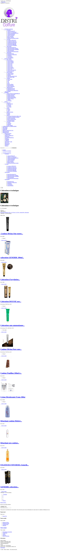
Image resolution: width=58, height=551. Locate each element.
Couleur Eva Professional (11, 32)
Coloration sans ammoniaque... (12, 325)
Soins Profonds (8, 72)
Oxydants (7, 39)
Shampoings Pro (9, 87)
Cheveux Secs (9, 68)
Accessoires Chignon (9, 121)
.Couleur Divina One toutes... (11, 234)
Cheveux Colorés (10, 62)
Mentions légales (6, 522)
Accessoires (9, 100)
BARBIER (6, 92)
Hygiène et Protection (11, 118)
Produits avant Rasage (11, 94)
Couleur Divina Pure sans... (11, 349)
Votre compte (3, 527)
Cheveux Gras (9, 64)
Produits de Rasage (10, 95)
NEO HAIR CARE (10, 77)
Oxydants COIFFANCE (11, 40)
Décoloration (8, 46)
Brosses (8, 113)
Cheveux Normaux (10, 67)
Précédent (5, 494)
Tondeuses (9, 104)
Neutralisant (9, 55)
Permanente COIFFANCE (12, 54)
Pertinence (7, 212)
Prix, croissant (20, 212)
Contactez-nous (5, 524)
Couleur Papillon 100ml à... (11, 373)
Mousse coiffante (10, 84)
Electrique (7, 102)
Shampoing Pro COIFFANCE (12, 90)
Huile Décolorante (10, 50)
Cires (8, 82)
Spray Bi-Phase (8, 91)
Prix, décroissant (26, 212)
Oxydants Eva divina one (11, 41)
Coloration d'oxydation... (10, 279)
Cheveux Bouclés (10, 61)
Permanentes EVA (10, 53)
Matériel (5, 101)
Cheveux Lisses (10, 66)
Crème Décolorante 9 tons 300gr (12, 397)
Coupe (7, 107)
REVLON (7, 142)
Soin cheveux (8, 59)
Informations (2, 547)
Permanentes (8, 52)
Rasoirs (8, 108)
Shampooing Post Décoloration (12, 51)
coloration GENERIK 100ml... (12, 257)
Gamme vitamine (10, 74)
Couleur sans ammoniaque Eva (12, 33)
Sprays (8, 83)
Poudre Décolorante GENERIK (13, 49)
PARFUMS (5, 129)
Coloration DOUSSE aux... (10, 301)
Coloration (8, 30)
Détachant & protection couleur (12, 38)
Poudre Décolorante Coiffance (12, 48)
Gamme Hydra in (10, 73)
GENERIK (7, 139)
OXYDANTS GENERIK (12, 45)
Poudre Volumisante (10, 86)
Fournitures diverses (10, 120)
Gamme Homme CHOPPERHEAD (12, 93)
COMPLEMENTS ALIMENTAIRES (9, 126)
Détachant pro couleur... (9, 443)
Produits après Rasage (11, 96)
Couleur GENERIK (10, 35)
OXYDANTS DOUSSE (11, 43)
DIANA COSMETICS (9, 135)
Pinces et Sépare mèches (11, 119)
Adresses (4, 534)
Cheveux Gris (9, 65)
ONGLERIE (5, 128)
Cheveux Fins (9, 63)
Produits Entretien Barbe (11, 97)
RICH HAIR (7, 143)
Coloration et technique (7, 152)
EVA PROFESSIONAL (9, 137)
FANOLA (7, 138)
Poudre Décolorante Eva (11, 47)
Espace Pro (5, 516)
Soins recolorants (10, 36)
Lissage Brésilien (10, 57)
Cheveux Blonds (10, 60)
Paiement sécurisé (6, 523)
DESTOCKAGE (6, 131)
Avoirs (4, 533)
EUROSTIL (7, 136)
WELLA (6, 145)
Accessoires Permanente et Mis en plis (14, 116)
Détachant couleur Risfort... (11, 421)
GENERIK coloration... (9, 487)
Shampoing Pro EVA (11, 88)
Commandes (5, 532)
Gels (8, 81)
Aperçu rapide (3, 240)
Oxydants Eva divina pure (12, 42)
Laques (8, 80)
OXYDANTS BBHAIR (11, 44)
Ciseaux (8, 109)
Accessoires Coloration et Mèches (13, 117)
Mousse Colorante (10, 37)
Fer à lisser (9, 105)
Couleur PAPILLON (11, 31)
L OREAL (7, 140)
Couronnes (9, 123)
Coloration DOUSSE (11, 34)
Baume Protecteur (10, 85)
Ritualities (9, 75)
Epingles (8, 122)
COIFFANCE (7, 134)
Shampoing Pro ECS (11, 89)
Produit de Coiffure (7, 58)
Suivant (4, 500)
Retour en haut (3, 502)
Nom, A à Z (3, 211)
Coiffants (7, 78)
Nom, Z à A (15, 212)
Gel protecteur (9, 56)
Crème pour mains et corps (12, 76)
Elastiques (9, 124)
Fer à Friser (9, 106)
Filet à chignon (10, 125)
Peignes (8, 114)
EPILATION (5, 127)
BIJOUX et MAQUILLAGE (8, 130)
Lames (8, 110)
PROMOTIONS (6, 132)
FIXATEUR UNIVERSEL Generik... (14, 465)
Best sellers (2, 212)
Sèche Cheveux (10, 103)
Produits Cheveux (10, 98)
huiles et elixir (9, 79)
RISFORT (7, 144)
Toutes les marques (7, 133)
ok (1, 187)
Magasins (4, 525)
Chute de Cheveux (10, 71)
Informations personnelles (7, 531)
